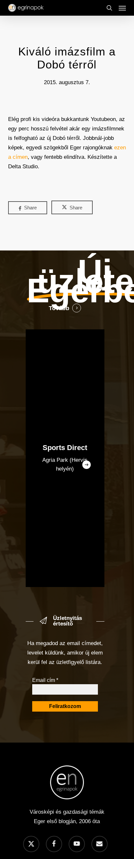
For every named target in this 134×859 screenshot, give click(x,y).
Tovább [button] (59, 308)
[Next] (86, 464)
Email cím (45, 680)
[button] (122, 8)
